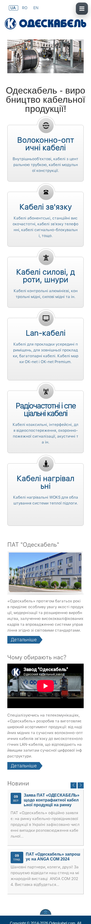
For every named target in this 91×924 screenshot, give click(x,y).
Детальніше (24, 639)
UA (13, 8)
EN (35, 8)
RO (25, 8)
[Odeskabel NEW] (45, 24)
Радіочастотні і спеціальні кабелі (46, 409)
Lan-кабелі (45, 332)
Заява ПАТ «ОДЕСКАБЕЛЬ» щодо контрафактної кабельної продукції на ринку (51, 800)
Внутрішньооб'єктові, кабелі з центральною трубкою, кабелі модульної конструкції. (45, 165)
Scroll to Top (45, 912)
